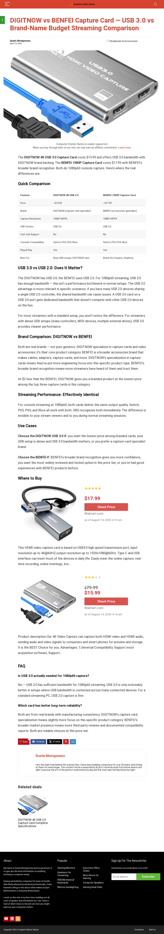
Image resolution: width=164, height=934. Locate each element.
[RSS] (17, 918)
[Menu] (7, 4)
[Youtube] (6, 918)
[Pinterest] (12, 918)
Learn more (124, 147)
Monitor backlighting (67, 887)
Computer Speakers (93, 882)
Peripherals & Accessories (124, 41)
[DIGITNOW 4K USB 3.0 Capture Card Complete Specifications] (33, 797)
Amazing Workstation (29, 891)
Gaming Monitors (66, 868)
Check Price (106, 507)
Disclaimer (139, 930)
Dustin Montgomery (20, 40)
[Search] (155, 4)
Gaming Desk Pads (92, 887)
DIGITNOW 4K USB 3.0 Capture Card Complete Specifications (33, 823)
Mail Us (152, 930)
